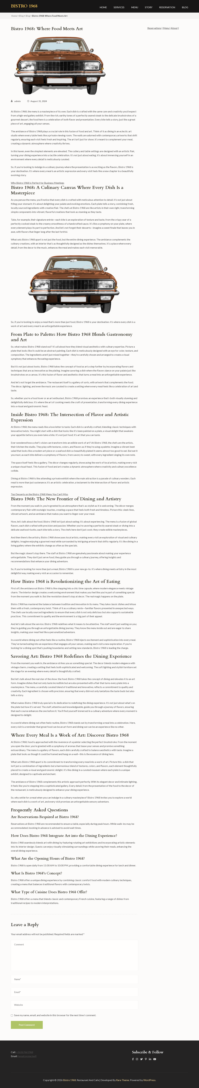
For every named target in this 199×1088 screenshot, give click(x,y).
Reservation (167, 7)
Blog (185, 7)
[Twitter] (141, 1059)
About (174, 28)
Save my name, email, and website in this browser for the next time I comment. (55, 1015)
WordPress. (149, 1080)
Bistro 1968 (24, 6)
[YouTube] (154, 1059)
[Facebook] (133, 1059)
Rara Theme (122, 1080)
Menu (134, 7)
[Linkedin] (150, 1059)
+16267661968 (24, 1052)
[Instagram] (137, 1059)
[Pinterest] (146, 1059)
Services (119, 7)
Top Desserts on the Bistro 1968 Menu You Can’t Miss (39, 494)
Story (148, 7)
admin (17, 101)
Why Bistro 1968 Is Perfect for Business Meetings (37, 182)
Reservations (154, 28)
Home (103, 7)
